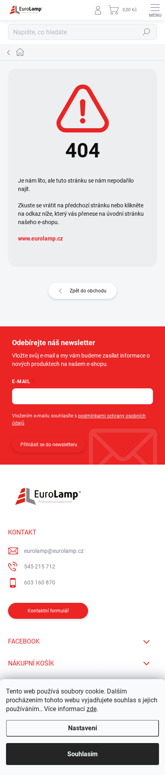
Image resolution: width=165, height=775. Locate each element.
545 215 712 (39, 566)
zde (92, 709)
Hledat (146, 32)
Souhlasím (82, 754)
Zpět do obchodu (88, 291)
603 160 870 (39, 582)
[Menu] (155, 10)
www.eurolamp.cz (40, 238)
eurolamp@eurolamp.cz (54, 551)
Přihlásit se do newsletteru (48, 444)
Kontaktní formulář (48, 611)
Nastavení (82, 728)
